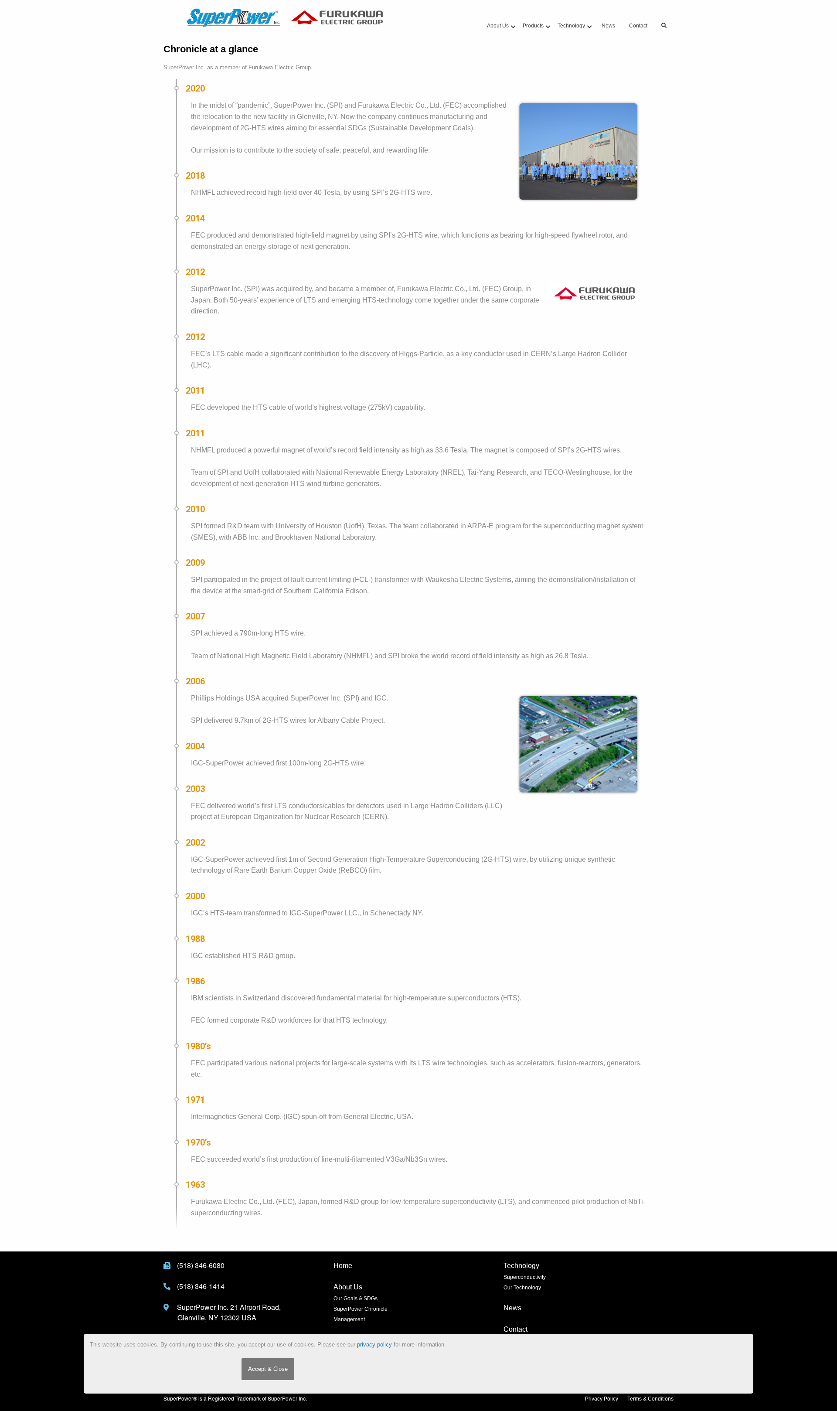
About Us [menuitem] (498, 26)
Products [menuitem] (533, 26)
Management (349, 1319)
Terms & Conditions (650, 1399)
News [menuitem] (608, 26)
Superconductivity (525, 1277)
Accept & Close (268, 1369)
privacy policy (374, 1344)
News (512, 1308)
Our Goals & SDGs (355, 1298)
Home (342, 1265)
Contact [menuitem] (638, 26)
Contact (515, 1329)
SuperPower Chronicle (360, 1309)
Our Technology (522, 1288)
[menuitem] (664, 25)
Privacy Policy (601, 1399)
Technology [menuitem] (571, 26)
